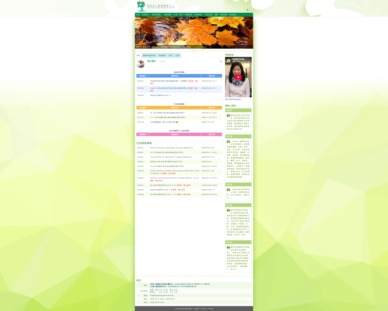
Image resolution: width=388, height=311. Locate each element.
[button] (136, 32)
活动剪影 (199, 15)
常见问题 (208, 15)
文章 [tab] (177, 55)
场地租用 (223, 15)
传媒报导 (188, 15)
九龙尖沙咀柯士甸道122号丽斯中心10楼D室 (180, 284)
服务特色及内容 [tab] (149, 55)
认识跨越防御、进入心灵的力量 (163, 122)
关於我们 (146, 15)
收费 (216, 15)
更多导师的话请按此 (233, 99)
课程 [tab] (138, 55)
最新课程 (168, 15)
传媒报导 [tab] (162, 55)
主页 (138, 15)
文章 (175, 15)
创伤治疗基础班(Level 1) (160, 95)
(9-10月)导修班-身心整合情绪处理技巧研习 (167, 113)
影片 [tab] (171, 55)
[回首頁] (155, 6)
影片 (181, 15)
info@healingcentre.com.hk (162, 295)
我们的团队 (157, 15)
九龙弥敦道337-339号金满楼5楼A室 (173, 286)
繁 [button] (248, 10)
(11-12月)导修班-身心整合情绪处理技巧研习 (168, 117)
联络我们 (233, 15)
